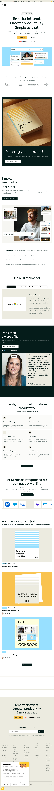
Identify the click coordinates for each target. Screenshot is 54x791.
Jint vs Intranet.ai (48, 756)
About (14, 745)
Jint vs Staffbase (48, 768)
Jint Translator (5, 757)
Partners (25, 759)
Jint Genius (4, 759)
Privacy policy (16, 755)
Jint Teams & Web (4, 748)
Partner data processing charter (15, 758)
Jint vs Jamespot (48, 751)
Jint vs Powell (49, 745)
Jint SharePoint (5, 745)
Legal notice (15, 753)
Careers (14, 747)
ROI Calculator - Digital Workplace (27, 754)
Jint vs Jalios (49, 753)
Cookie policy (15, 751)
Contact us (15, 749)
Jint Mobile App (4, 751)
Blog (25, 745)
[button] (50, 4)
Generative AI (37, 757)
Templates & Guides (26, 748)
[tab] (11, 287)
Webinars (26, 750)
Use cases (26, 757)
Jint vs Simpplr (49, 770)
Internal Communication (38, 751)
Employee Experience (37, 754)
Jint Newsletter (4, 754)
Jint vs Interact (49, 762)
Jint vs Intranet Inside (49, 764)
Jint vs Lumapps (48, 748)
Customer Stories (26, 761)
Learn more (35, 1)
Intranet (36, 745)
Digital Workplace (37, 748)
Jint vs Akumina (48, 759)
